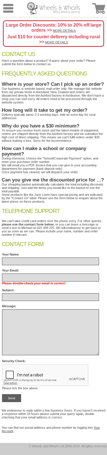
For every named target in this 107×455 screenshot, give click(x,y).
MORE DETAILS (64, 30)
